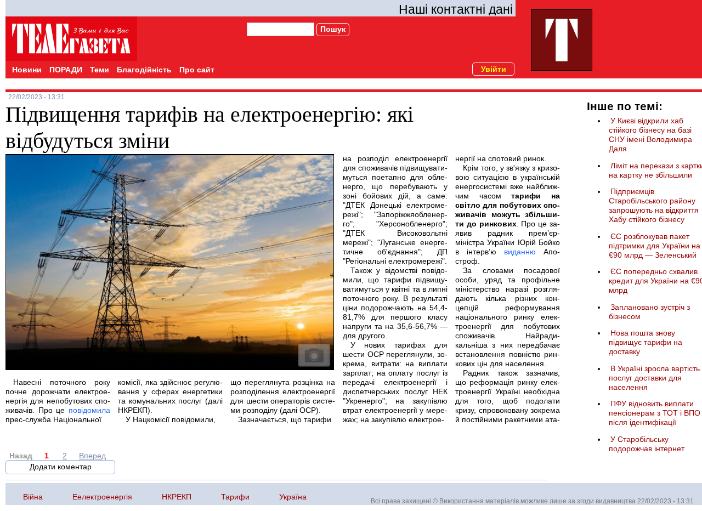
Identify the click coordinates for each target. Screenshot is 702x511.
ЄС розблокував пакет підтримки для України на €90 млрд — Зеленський (654, 245)
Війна (33, 496)
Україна (293, 496)
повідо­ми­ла (89, 410)
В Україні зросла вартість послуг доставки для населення (654, 377)
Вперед (92, 455)
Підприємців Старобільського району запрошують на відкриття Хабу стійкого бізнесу (654, 205)
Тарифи (235, 496)
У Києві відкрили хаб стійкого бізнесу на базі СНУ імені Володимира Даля (650, 134)
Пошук (333, 29)
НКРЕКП (176, 496)
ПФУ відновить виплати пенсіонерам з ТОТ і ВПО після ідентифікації (654, 413)
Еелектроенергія (102, 496)
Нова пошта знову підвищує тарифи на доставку (645, 342)
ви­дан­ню (520, 251)
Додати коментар (61, 466)
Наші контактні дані (456, 9)
